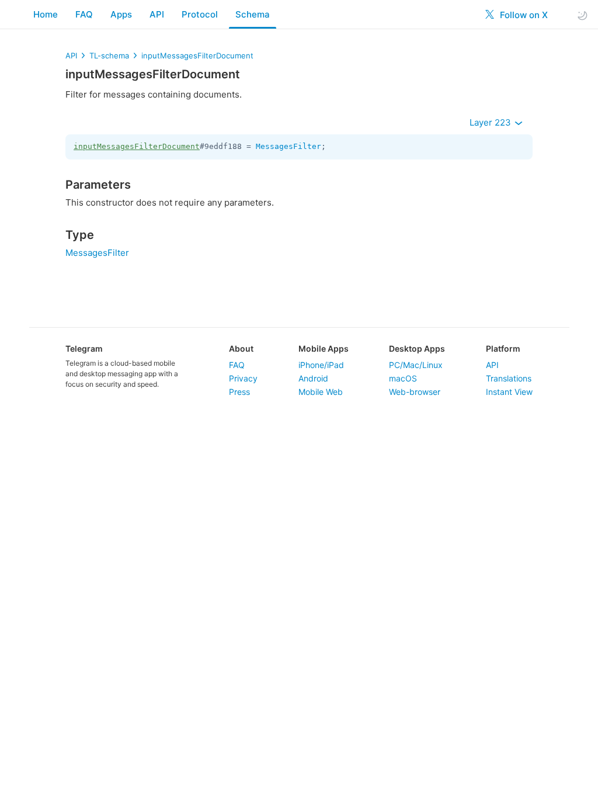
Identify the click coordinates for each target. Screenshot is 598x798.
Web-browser (414, 392)
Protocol (200, 14)
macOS (403, 378)
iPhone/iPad (321, 365)
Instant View (509, 392)
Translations (508, 378)
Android (313, 378)
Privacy (243, 378)
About (241, 348)
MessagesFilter (288, 146)
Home (45, 14)
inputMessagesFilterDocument (197, 55)
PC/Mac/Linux (416, 365)
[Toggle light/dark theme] (582, 15)
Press (239, 392)
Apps (121, 14)
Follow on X (523, 14)
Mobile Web (320, 392)
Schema (252, 14)
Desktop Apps (417, 348)
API (157, 14)
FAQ (84, 14)
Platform (503, 348)
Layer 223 (491, 122)
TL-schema (109, 55)
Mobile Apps (323, 348)
